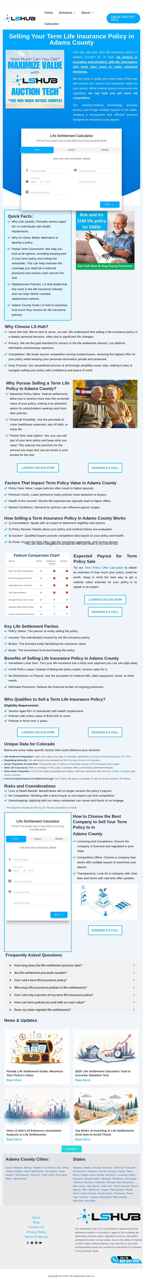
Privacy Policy (36, 1232)
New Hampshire (125, 1182)
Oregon (105, 1189)
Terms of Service (36, 1236)
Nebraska (100, 1182)
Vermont (84, 1197)
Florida (103, 1171)
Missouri (78, 1182)
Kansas (101, 1174)
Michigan (107, 1178)
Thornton (35, 1174)
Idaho (130, 1171)
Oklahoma (94, 1189)
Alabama (78, 1167)
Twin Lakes (61, 1174)
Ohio (85, 1189)
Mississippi (131, 1178)
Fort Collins (113, 771)
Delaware (92, 1171)
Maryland (78, 1178)
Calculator (52, 24)
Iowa (93, 1174)
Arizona (96, 1167)
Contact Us (36, 1227)
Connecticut (79, 1171)
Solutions (65, 12)
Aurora (9, 1167)
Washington (105, 1197)
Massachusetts (92, 1178)
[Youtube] (40, 1243)
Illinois (76, 1174)
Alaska (87, 1167)
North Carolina (122, 1186)
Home (49, 12)
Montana (89, 1182)
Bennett (18, 1167)
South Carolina (89, 1193)
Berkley (28, 1167)
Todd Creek (47, 1174)
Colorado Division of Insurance (83, 760)
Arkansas (107, 1167)
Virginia (94, 1197)
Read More (14, 1080)
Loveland (125, 771)
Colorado (130, 1167)
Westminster (20, 1178)
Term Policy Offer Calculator (104, 567)
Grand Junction (12, 775)
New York (107, 1186)
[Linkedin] (36, 1243)
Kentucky (111, 1174)
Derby (66, 1167)
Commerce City (52, 1167)
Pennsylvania (118, 1189)
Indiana (85, 1174)
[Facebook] (32, 1243)
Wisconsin (78, 1200)
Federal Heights (15, 1171)
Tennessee (120, 1193)
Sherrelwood (22, 1174)
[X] (28, 1243)
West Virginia (120, 1197)
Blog (36, 1222)
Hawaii (122, 1171)
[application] (73, 12)
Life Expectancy (19, 767)
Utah (76, 1197)
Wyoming (90, 1200)
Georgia (112, 1171)
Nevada (111, 1182)
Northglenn (51, 1171)
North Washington (34, 1171)
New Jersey (79, 1186)
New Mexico (94, 1186)
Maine (132, 1174)
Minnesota (118, 1178)
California (119, 1167)
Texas (130, 1193)
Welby (9, 1178)
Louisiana (122, 1174)
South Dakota (105, 1193)
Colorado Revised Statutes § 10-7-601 (110, 756)
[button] (76, 240)
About (85, 12)
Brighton (38, 1167)
